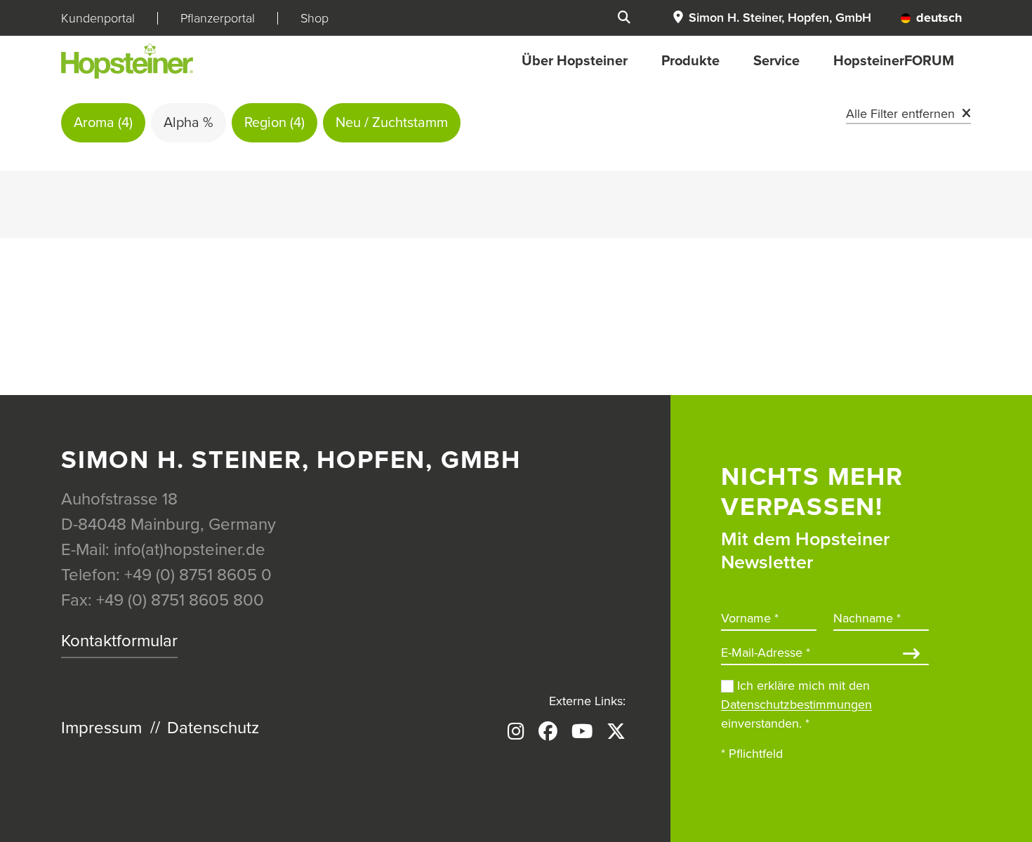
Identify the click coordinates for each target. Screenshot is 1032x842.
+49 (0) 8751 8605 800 (180, 600)
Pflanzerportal (217, 18)
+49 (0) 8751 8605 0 (198, 575)
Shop (314, 18)
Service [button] (776, 61)
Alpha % (188, 122)
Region (274, 122)
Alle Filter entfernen (900, 113)
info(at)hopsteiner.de (189, 550)
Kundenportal (98, 18)
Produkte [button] (690, 61)
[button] (771, 18)
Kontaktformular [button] (119, 641)
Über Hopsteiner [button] (575, 61)
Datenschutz (213, 728)
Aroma (103, 122)
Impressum (101, 728)
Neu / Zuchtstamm (392, 122)
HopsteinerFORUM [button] (893, 61)
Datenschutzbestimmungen (796, 704)
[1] (911, 655)
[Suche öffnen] (624, 18)
